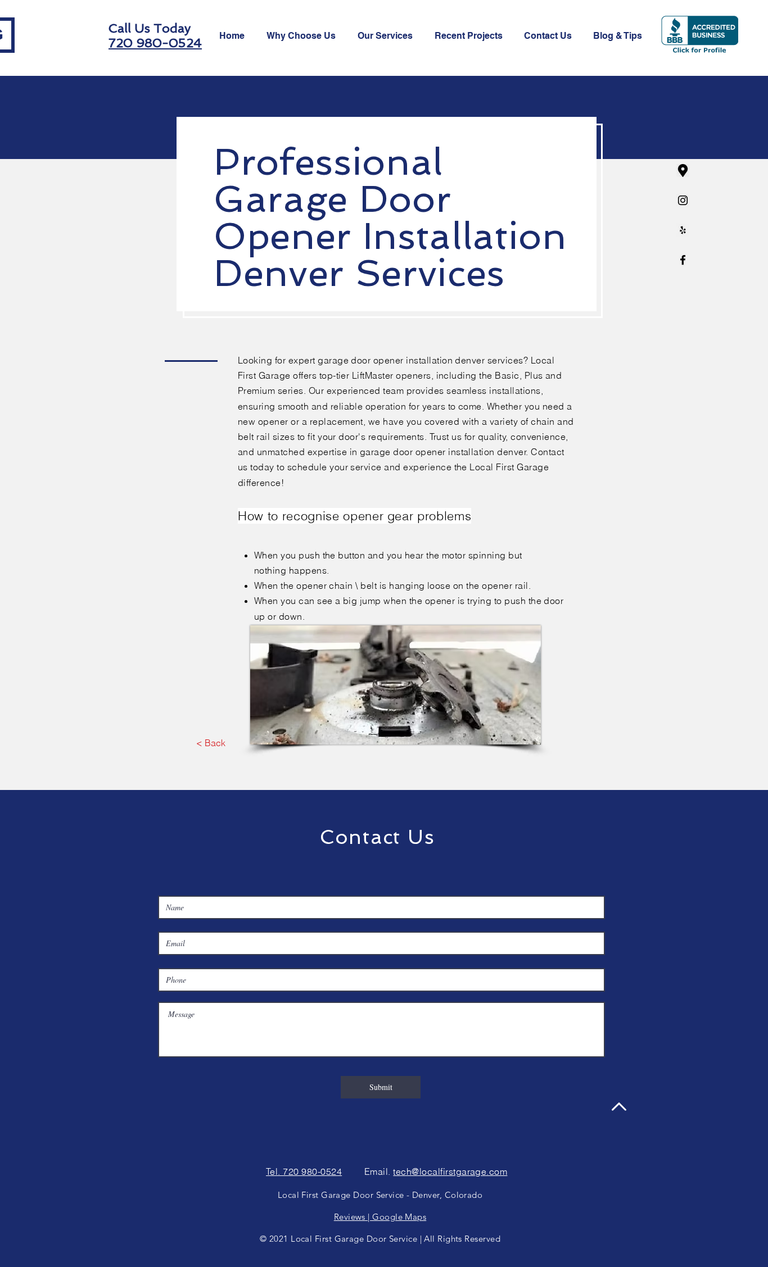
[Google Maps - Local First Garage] (682, 170)
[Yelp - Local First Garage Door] (682, 230)
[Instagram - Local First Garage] (682, 200)
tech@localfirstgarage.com (450, 1171)
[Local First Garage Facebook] (682, 259)
